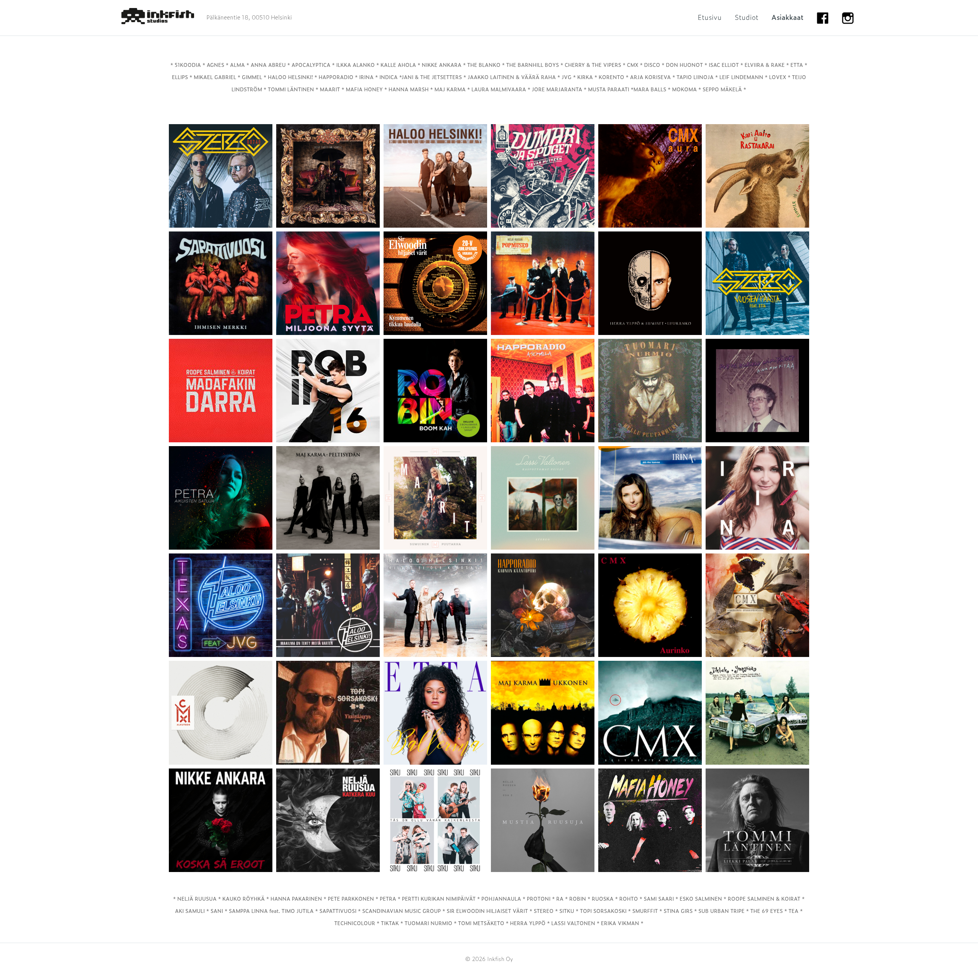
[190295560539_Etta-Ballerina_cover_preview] (435, 712)
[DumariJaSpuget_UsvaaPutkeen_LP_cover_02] (542, 176)
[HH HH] (435, 176)
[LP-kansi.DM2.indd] (542, 820)
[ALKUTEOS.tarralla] (220, 712)
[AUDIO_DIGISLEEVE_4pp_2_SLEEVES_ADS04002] (650, 820)
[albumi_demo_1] (328, 283)
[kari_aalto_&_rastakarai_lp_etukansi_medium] (757, 176)
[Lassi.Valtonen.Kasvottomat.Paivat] (542, 498)
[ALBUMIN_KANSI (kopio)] (435, 820)
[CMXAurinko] (650, 605)
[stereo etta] (757, 283)
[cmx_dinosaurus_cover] (757, 605)
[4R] (328, 820)
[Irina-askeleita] (757, 498)
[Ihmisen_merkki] (220, 283)
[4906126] (650, 712)
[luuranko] (650, 283)
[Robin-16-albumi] (328, 390)
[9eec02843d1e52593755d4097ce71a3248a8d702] (220, 820)
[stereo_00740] (220, 176)
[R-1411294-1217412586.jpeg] (542, 390)
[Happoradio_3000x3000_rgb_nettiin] (542, 605)
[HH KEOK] (435, 605)
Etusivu (710, 17)
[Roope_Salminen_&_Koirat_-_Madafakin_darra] (220, 390)
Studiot (746, 17)
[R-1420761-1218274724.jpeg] (542, 283)
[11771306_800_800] (542, 712)
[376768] (435, 283)
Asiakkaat (787, 17)
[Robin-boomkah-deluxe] (435, 390)
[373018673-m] (328, 712)
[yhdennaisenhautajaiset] (328, 176)
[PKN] (757, 390)
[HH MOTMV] (328, 605)
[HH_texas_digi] (220, 605)
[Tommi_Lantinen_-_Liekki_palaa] (757, 820)
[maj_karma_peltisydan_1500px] (328, 498)
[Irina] (650, 498)
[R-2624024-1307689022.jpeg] (650, 390)
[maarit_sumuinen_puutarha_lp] (435, 498)
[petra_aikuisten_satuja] (220, 498)
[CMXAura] (650, 176)
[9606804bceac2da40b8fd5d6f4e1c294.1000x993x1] (757, 712)
